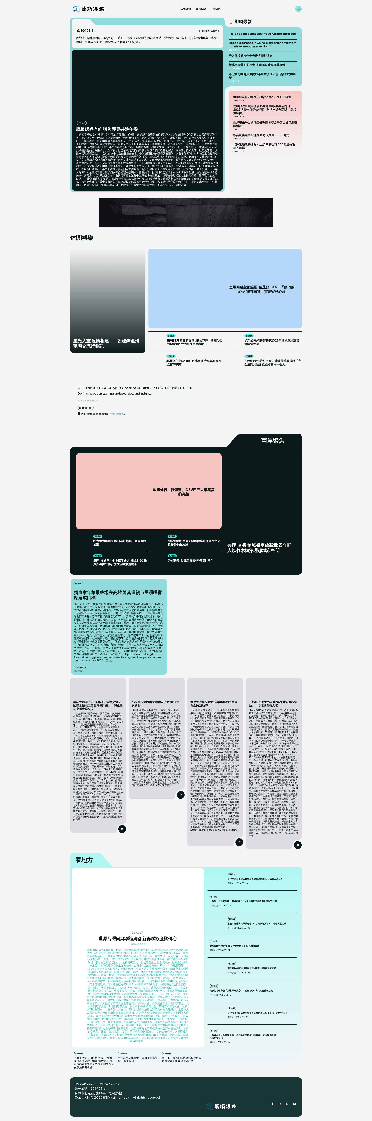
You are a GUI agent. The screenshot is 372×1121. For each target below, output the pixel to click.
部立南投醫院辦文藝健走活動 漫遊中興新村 (155, 703)
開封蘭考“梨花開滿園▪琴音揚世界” (190, 560)
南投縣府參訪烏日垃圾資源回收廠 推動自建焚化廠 (252, 968)
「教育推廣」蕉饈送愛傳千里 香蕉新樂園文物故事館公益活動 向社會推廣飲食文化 (243, 1036)
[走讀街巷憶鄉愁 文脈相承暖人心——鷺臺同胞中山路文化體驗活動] (288, 991)
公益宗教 (81, 123)
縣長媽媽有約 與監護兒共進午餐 (107, 129)
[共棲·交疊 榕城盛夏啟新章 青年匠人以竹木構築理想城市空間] (260, 505)
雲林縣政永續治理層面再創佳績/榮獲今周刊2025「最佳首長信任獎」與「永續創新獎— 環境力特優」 (264, 109)
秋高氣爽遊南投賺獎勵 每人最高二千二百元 (261, 135)
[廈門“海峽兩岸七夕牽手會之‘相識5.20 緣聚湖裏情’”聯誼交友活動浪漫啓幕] (83, 561)
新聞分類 (78, 1053)
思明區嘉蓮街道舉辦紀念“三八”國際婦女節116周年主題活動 (257, 923)
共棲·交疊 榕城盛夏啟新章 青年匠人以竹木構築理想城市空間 (259, 547)
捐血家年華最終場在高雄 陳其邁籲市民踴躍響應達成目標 (118, 594)
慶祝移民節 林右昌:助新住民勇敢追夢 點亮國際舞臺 (234, 945)
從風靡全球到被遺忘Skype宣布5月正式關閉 (262, 97)
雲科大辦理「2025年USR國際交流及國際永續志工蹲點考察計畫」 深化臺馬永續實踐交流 (98, 705)
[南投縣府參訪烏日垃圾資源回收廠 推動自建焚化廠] (217, 969)
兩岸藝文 (97, 536)
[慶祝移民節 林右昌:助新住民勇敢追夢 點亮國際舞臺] (288, 946)
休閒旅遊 (214, 986)
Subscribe (85, 407)
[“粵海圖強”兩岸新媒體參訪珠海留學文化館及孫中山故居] (157, 542)
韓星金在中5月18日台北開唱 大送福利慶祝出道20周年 (193, 362)
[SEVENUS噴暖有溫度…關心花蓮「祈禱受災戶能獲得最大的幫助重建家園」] (155, 341)
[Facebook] (273, 1104)
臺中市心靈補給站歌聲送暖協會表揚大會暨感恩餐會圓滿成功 (181, 1059)
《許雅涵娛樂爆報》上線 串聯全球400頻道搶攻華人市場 (264, 145)
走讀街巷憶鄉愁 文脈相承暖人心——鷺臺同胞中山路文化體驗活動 (241, 990)
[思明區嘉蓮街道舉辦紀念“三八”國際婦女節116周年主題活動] (217, 924)
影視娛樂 (171, 336)
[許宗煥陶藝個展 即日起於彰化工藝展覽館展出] (83, 542)
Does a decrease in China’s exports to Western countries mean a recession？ (262, 44)
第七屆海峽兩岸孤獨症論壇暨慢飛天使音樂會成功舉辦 (262, 75)
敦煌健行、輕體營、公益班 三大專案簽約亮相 (183, 491)
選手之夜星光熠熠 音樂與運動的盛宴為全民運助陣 (213, 703)
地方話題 (137, 932)
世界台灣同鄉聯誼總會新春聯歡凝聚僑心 (138, 938)
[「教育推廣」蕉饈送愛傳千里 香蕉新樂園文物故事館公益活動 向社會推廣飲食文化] (288, 1036)
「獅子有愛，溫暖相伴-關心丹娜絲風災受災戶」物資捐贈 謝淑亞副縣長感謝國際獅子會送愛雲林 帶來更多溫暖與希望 (94, 1062)
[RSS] (280, 1104)
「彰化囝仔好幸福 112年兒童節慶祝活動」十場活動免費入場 (273, 703)
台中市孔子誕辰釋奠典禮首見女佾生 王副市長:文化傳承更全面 (258, 1012)
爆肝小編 (78, 670)
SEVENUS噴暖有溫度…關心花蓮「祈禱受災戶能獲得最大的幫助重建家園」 (194, 342)
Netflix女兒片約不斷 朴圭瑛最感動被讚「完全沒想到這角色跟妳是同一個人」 (272, 362)
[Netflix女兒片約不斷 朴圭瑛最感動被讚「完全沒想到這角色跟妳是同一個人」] (234, 362)
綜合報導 (122, 1053)
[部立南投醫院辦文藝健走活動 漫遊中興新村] (157, 687)
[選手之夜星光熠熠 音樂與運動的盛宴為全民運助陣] (215, 687)
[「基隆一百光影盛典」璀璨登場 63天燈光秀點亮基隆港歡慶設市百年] (288, 902)
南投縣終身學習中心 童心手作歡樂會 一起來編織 (138, 1059)
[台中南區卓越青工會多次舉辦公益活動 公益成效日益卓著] (217, 879)
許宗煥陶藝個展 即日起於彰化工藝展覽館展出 (119, 542)
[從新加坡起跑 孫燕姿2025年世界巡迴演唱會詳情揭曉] (234, 341)
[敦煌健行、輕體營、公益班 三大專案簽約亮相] (114, 491)
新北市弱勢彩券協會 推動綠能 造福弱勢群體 (257, 64)
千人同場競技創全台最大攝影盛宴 (250, 55)
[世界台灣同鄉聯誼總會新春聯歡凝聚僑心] (138, 899)
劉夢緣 (231, 883)
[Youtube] (294, 1104)
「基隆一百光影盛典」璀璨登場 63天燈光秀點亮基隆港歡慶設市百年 (243, 901)
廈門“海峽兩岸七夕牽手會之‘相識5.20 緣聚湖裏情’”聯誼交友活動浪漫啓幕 (120, 562)
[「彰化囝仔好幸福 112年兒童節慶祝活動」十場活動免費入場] (274, 687)
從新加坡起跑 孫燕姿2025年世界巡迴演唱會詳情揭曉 (271, 342)
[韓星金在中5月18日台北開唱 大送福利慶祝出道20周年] (155, 362)
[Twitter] (287, 1104)
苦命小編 (232, 927)
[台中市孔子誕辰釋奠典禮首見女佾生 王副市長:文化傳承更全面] (217, 1013)
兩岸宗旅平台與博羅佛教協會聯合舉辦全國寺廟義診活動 (265, 124)
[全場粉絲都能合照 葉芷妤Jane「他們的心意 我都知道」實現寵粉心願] (188, 288)
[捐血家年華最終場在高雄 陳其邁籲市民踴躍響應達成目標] (235, 625)
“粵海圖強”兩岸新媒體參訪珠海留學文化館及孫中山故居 (194, 542)
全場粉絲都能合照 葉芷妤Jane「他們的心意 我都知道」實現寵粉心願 (262, 289)
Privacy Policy (116, 413)
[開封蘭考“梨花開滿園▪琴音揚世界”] (157, 561)
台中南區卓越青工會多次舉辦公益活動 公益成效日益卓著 (255, 878)
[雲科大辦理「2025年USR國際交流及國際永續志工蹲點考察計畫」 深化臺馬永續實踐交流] (98, 687)
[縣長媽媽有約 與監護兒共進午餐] (147, 86)
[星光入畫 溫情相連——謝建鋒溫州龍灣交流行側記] (107, 301)
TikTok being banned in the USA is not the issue (262, 33)
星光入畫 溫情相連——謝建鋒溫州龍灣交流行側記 (106, 343)
